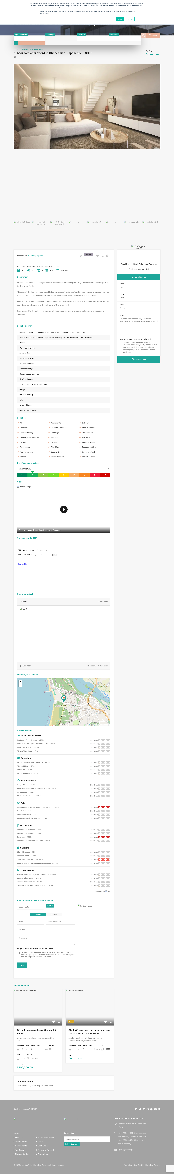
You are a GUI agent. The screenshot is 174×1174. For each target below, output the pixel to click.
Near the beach (88, 442)
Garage (23, 442)
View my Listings (139, 277)
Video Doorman (88, 457)
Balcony (85, 423)
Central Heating (26, 433)
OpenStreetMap (98, 725)
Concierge (55, 433)
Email (122, 294)
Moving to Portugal (46, 1150)
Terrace (23, 457)
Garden (54, 442)
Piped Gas (55, 447)
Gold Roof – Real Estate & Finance (139, 264)
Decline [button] (130, 19)
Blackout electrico (58, 428)
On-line (54, 914)
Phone (122, 305)
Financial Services (22, 1154)
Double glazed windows (29, 437)
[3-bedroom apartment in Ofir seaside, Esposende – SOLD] (63, 698)
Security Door (56, 452)
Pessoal (38, 914)
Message (123, 315)
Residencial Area (26, 452)
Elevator (54, 437)
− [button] (20, 685)
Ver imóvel (38, 1018)
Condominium (87, 433)
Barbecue (24, 428)
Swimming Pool (88, 452)
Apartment (38, 49)
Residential (26, 49)
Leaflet (89, 725)
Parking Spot (25, 447)
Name (122, 284)
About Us (19, 1138)
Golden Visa (43, 1146)
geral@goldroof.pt (141, 269)
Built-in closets (88, 428)
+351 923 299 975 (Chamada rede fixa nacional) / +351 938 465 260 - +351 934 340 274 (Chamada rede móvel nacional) (132, 1138)
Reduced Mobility (89, 447)
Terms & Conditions (46, 1138)
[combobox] (21, 34)
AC (21, 423)
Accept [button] (120, 19)
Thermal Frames (57, 457)
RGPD (40, 1142)
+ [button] (20, 681)
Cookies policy (21, 1142)
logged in (32, 1086)
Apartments (56, 423)
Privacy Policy (43, 1154)
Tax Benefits (20, 1150)
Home (16, 49)
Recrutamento (21, 1146)
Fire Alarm (86, 437)
